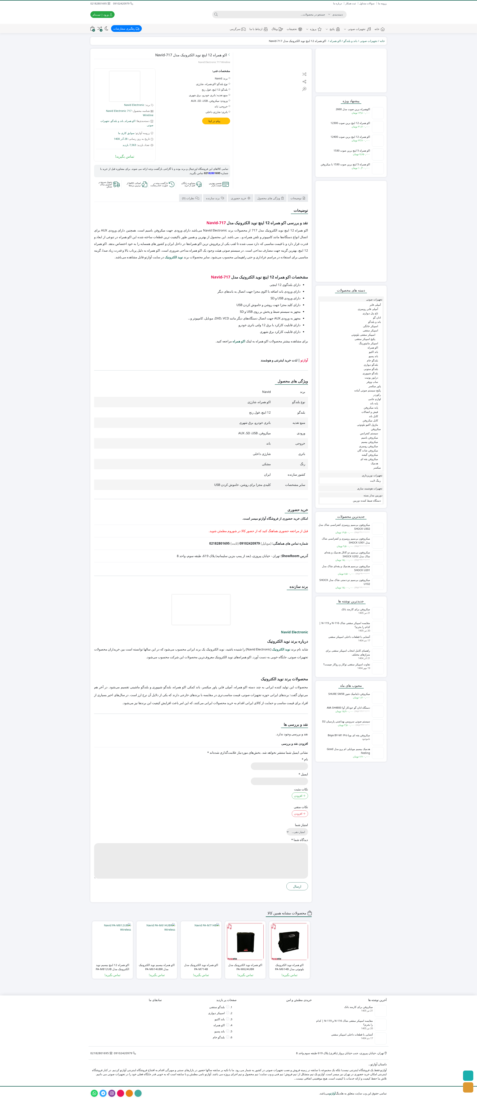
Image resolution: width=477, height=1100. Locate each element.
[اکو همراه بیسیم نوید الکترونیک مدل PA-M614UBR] (156, 941)
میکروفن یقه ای (369, 459)
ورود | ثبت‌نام (101, 14)
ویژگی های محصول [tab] (269, 198)
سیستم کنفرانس (369, 433)
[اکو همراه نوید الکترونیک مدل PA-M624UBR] (245, 941)
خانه (377, 29)
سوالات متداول (367, 3)
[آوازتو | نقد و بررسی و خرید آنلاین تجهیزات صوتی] (368, 14)
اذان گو (377, 317)
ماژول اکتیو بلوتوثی (367, 424)
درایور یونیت (371, 377)
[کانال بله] (468, 1076)
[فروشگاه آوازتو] (351, 231)
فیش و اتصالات (369, 412)
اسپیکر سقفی (370, 330)
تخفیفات (292, 29)
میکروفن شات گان (367, 450)
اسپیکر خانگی (370, 326)
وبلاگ (274, 29)
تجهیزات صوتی (356, 29)
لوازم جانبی (374, 399)
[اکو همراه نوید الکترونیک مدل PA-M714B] (201, 941)
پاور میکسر (375, 386)
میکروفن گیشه (370, 454)
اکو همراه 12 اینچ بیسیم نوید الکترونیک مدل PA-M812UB (112, 967)
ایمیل (303, 774)
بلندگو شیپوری (370, 373)
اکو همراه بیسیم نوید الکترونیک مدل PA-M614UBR (157, 967)
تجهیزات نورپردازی (372, 475)
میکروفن (376, 429)
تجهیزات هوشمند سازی (369, 488)
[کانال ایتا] (468, 1087)
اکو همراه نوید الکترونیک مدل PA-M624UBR (245, 967)
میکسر (377, 467)
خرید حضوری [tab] (239, 198)
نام (305, 759)
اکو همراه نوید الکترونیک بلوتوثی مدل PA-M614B (289, 967)
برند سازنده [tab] (213, 198)
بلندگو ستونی (371, 369)
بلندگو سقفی (217, 1007)
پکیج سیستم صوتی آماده (367, 390)
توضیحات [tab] (296, 198)
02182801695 (99, 3)
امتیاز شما (301, 825)
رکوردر (377, 394)
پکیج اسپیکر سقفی (365, 339)
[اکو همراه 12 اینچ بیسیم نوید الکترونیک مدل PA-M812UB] (112, 941)
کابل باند (373, 416)
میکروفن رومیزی (368, 446)
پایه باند (374, 403)
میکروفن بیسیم (369, 442)
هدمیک (374, 463)
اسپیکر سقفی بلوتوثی (363, 334)
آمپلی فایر (375, 304)
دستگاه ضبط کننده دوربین (367, 500)
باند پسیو (373, 356)
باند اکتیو (373, 352)
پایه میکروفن (371, 407)
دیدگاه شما (299, 840)
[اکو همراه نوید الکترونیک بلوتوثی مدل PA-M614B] (289, 941)
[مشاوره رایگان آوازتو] (351, 71)
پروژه (312, 29)
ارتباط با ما (255, 29)
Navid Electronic (134, 105)
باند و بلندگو (350, 41)
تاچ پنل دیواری (370, 313)
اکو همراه (335, 41)
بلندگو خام (372, 360)
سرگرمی (235, 29)
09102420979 (121, 3)
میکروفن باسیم (369, 437)
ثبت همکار (350, 3)
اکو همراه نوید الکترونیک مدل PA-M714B (201, 967)
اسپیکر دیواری (216, 1013)
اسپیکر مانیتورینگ (368, 343)
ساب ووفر (372, 382)
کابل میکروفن (370, 420)
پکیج (332, 29)
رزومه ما (382, 3)
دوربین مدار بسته (373, 495)
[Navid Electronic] (124, 87)
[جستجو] (216, 14)
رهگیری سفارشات (124, 28)
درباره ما (337, 3)
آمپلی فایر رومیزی (368, 309)
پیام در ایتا (215, 121)
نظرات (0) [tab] (188, 198)
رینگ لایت (375, 480)
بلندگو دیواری (371, 364)
